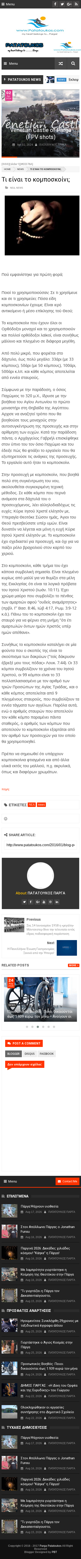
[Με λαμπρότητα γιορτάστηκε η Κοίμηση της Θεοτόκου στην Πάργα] (9, 1274)
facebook (47, 1054)
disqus (30, 1054)
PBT (54, 1552)
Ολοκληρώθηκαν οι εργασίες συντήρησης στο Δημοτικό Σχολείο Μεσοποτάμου (47, 1412)
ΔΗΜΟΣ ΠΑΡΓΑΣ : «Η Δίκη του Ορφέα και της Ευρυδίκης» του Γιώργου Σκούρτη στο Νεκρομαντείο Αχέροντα (49, 1390)
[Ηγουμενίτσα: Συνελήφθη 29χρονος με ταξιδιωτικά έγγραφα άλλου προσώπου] (9, 1325)
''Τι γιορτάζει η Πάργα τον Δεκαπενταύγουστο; (40, 1293)
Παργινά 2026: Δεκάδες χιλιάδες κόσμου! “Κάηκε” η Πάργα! (45, 1250)
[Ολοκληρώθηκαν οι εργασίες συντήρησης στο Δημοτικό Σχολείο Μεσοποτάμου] (9, 1411)
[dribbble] (50, 902)
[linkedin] (57, 902)
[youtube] (44, 902)
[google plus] (37, 902)
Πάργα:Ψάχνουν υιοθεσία (39, 1206)
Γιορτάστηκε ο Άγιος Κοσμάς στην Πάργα (46, 1344)
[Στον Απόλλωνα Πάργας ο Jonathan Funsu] (9, 1231)
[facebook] (31, 902)
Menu (10, 4)
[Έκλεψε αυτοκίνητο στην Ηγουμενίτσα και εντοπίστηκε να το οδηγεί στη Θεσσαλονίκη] (50, 79)
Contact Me (70, 1181)
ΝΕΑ (12, 187)
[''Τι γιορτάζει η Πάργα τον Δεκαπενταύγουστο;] (9, 1295)
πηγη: (6, 789)
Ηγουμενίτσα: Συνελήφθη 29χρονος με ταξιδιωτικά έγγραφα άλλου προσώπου (50, 1325)
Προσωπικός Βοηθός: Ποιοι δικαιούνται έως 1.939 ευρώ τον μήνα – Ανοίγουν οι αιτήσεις (39, 1016)
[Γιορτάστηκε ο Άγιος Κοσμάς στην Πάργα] (9, 1347)
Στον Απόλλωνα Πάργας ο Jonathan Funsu (48, 1229)
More (72, 965)
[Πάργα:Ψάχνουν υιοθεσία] (9, 1211)
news (61, 79)
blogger (13, 1054)
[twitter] (24, 902)
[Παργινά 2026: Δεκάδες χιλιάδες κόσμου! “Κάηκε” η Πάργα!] (9, 1252)
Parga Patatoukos (50, 1545)
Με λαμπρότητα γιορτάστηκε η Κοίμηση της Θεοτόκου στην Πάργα (47, 1272)
